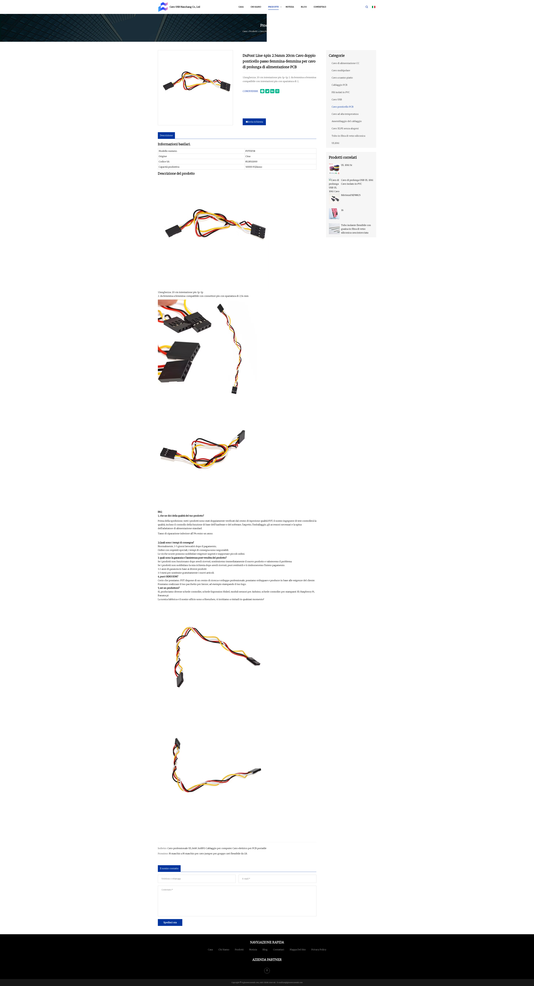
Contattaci (320, 7)
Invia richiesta (255, 121)
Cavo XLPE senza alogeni (345, 128)
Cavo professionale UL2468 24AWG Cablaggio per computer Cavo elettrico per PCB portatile (216, 848)
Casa (241, 7)
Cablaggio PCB (339, 84)
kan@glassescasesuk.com (292, 982)
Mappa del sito (298, 949)
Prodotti (273, 7)
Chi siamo (256, 7)
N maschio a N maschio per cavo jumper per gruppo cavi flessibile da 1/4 (208, 853)
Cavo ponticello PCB (269, 31)
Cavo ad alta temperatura (345, 114)
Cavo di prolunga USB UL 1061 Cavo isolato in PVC (357, 182)
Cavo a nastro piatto (342, 77)
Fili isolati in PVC (341, 92)
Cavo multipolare (341, 70)
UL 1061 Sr (346, 165)
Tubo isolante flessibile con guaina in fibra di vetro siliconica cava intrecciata (356, 229)
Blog (304, 7)
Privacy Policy (318, 949)
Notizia (290, 7)
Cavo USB (337, 99)
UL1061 (335, 143)
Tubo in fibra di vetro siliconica (348, 135)
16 (342, 210)
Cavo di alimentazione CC (345, 63)
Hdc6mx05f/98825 (351, 195)
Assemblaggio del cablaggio (347, 121)
